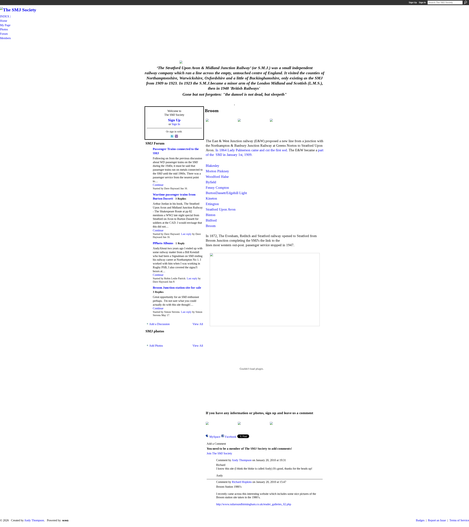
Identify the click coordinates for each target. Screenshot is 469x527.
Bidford (211, 220)
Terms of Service (459, 520)
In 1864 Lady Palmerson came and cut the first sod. (251, 150)
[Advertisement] (234, 50)
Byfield (211, 182)
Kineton (211, 198)
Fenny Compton (217, 188)
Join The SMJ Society (219, 453)
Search (465, 2)
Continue (158, 184)
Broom (211, 226)
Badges (420, 520)
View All (198, 324)
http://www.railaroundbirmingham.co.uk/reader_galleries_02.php (253, 504)
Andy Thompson (242, 460)
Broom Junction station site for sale (177, 287)
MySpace (214, 436)
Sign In (422, 2)
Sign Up (413, 2)
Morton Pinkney (217, 171)
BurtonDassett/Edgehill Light (226, 193)
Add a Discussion (159, 324)
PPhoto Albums (163, 243)
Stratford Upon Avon (221, 209)
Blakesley (212, 166)
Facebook (230, 436)
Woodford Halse (217, 177)
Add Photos (156, 345)
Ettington (212, 204)
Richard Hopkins (242, 481)
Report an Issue (437, 520)
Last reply (186, 234)
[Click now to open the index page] (234, 62)
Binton (210, 215)
